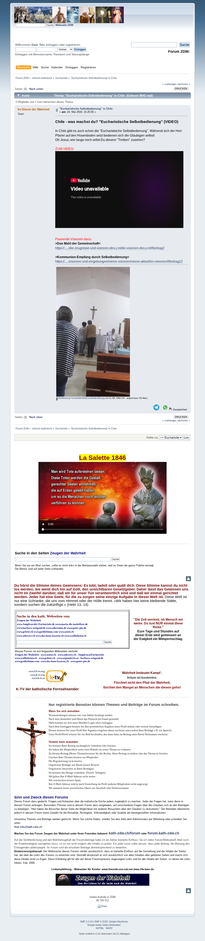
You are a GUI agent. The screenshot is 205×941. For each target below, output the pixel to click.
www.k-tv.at (38, 678)
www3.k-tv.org (37, 671)
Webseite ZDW (64, 25)
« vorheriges (169, 84)
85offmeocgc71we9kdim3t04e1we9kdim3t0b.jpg (81, 398)
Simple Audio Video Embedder (104, 925)
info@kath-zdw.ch (31, 826)
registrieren (73, 44)
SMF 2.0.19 (86, 921)
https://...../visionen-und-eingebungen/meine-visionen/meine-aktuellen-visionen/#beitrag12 (119, 261)
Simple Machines (118, 921)
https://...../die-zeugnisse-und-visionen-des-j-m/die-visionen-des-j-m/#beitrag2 (109, 248)
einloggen (52, 44)
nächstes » (183, 84)
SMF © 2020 (101, 921)
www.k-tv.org (37, 674)
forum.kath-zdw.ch (163, 833)
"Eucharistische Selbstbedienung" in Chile (86, 108)
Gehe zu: (152, 437)
